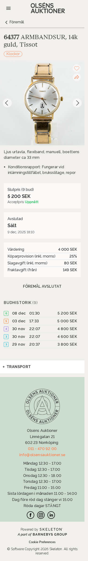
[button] (14, 22)
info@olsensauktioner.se (42, 455)
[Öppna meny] (8, 8)
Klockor (13, 54)
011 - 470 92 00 (42, 448)
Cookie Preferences (42, 542)
